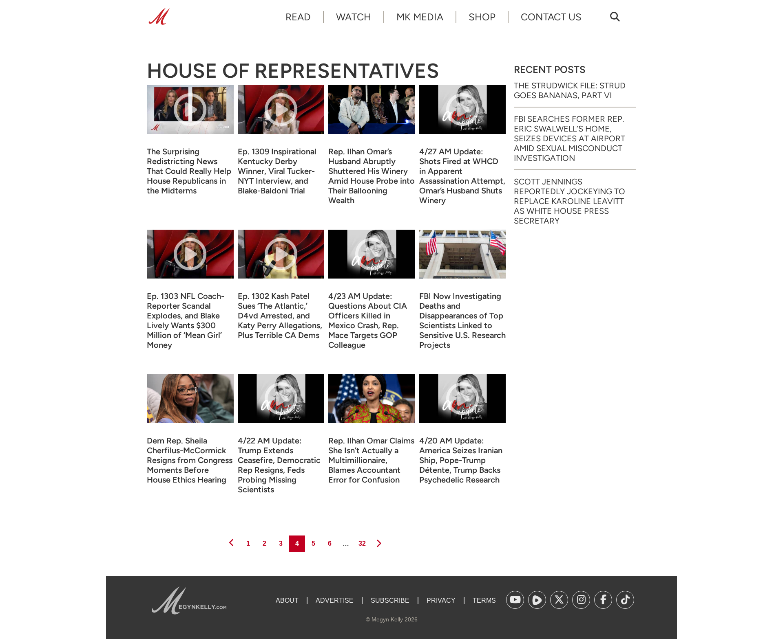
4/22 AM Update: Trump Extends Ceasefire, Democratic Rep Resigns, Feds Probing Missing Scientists (279, 465)
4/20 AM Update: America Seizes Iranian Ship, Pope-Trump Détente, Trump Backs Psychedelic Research (460, 460)
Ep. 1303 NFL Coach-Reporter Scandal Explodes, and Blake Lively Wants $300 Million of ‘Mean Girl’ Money (185, 320)
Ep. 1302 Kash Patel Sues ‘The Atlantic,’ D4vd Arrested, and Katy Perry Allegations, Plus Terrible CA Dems (280, 315)
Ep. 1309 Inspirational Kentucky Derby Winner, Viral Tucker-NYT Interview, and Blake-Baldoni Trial (277, 171)
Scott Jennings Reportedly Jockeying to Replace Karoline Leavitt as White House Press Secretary (569, 201)
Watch (353, 17)
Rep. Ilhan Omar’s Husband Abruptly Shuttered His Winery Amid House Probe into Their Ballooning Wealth (371, 176)
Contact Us (551, 17)
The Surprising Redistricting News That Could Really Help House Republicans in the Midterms (189, 171)
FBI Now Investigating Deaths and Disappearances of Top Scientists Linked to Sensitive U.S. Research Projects (462, 320)
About (287, 600)
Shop (482, 17)
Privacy (441, 600)
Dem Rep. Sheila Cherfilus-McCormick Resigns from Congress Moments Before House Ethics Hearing (189, 460)
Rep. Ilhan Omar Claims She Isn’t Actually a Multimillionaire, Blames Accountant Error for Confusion (371, 460)
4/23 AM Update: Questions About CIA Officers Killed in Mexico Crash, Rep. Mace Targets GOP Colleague (367, 320)
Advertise (335, 600)
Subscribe (390, 600)
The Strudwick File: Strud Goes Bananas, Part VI (570, 90)
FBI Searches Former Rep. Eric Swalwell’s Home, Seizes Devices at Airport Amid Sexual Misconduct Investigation (569, 138)
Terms (484, 600)
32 (361, 543)
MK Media (419, 17)
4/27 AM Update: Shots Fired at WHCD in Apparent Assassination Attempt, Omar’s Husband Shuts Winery (462, 176)
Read (298, 17)
